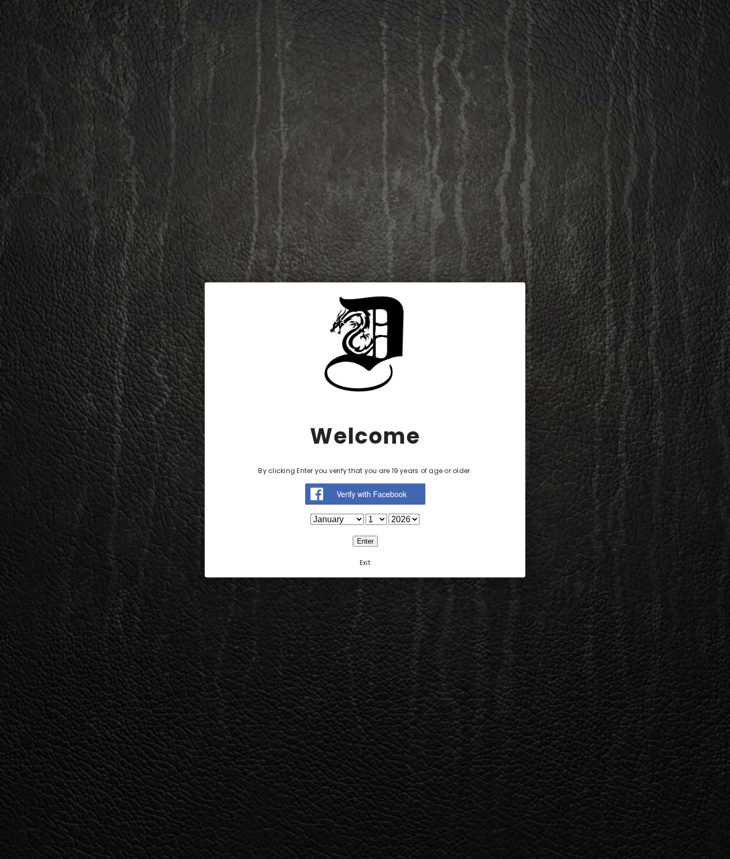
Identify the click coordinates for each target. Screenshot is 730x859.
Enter (365, 541)
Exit (365, 562)
